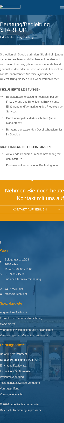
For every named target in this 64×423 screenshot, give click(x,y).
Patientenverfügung (12, 377)
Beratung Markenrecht (13, 354)
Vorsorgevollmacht (11, 394)
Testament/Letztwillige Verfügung (20, 382)
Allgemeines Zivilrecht (13, 312)
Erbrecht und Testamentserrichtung (21, 318)
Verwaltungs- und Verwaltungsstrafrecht (24, 335)
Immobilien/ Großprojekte (15, 371)
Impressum (34, 410)
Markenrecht (7, 324)
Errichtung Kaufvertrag (13, 365)
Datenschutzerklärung (13, 410)
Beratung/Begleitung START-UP (19, 359)
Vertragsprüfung (9, 388)
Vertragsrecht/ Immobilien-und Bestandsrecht (27, 329)
